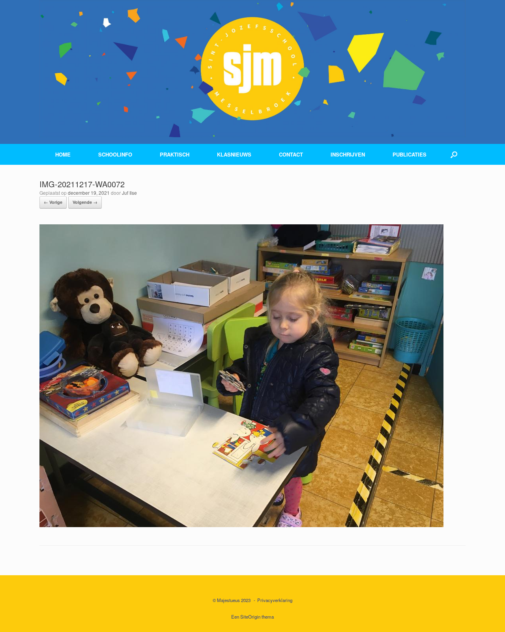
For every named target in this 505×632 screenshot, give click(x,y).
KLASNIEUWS (234, 154)
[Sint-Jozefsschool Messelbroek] (252, 68)
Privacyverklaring (274, 600)
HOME (63, 154)
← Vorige (53, 202)
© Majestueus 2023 (232, 600)
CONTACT (291, 154)
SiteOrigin (250, 616)
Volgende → (85, 202)
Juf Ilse (129, 192)
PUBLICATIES (409, 154)
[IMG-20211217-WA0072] (241, 524)
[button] (454, 154)
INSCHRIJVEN (348, 154)
